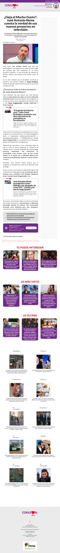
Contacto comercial (30, 531)
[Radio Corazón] (11, 6)
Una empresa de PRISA (30, 545)
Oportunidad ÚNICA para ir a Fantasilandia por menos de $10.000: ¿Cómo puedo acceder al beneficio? (16, 485)
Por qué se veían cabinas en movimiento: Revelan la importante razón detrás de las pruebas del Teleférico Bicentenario (16, 371)
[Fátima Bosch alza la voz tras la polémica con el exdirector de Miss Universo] (43, 362)
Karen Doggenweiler (15, 103)
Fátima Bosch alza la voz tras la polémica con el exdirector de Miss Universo (43, 370)
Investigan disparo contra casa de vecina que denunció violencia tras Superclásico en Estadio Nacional (16, 457)
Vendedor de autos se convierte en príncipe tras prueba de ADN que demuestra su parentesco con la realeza (43, 485)
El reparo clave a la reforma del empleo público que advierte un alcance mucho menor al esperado (43, 400)
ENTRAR (47, 1)
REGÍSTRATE (55, 1)
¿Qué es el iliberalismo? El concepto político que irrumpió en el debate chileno (43, 427)
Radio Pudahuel (32, 82)
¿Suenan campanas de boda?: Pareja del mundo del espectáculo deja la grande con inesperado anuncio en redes (16, 400)
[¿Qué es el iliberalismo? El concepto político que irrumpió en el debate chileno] (43, 418)
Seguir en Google (31, 228)
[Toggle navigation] (2, 10)
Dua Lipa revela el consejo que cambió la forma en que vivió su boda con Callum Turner (43, 456)
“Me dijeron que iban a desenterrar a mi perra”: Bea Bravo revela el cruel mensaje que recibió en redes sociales (16, 428)
